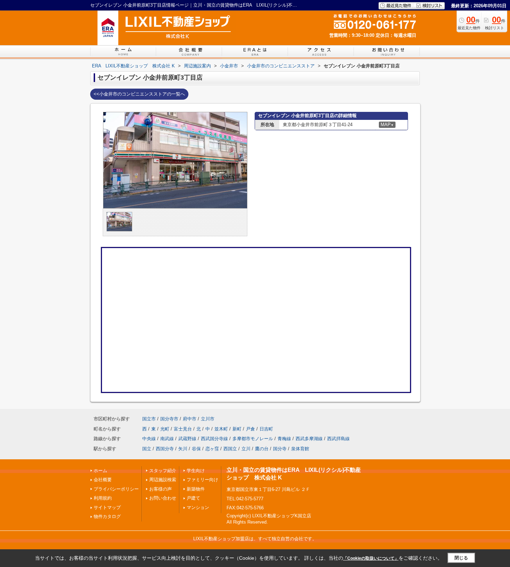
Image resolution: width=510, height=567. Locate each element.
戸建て (193, 498)
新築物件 (196, 489)
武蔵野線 (187, 438)
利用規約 (103, 498)
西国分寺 (165, 448)
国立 (146, 448)
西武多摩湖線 (309, 438)
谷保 (196, 448)
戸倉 (250, 429)
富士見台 (183, 429)
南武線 (167, 438)
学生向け (196, 470)
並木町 (221, 429)
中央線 (149, 438)
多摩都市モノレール (252, 438)
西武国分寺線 (214, 438)
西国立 (230, 448)
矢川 (182, 448)
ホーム (100, 470)
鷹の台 (262, 448)
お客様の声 (160, 489)
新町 (236, 429)
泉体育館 (300, 448)
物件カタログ (107, 516)
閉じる (461, 557)
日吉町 (266, 429)
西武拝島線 (338, 438)
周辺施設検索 (162, 479)
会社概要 (103, 479)
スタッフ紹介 (162, 470)
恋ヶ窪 (212, 448)
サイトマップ (107, 507)
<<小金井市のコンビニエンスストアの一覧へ (139, 94)
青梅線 (284, 438)
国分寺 (280, 448)
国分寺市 (169, 418)
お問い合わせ (162, 498)
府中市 (189, 418)
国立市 (149, 418)
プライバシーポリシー (116, 489)
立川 (245, 448)
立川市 (207, 418)
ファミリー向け (202, 479)
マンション (198, 507)
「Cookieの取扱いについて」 (371, 558)
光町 (164, 429)
